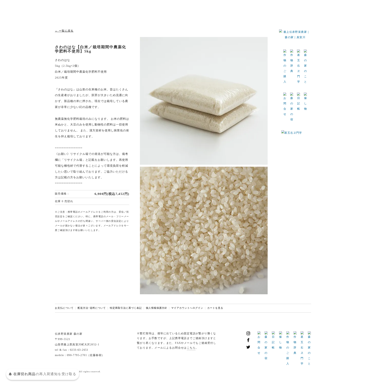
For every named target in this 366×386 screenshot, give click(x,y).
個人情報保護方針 (156, 308)
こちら (191, 347)
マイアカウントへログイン (187, 308)
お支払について (64, 308)
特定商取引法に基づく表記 (126, 308)
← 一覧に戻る (64, 30)
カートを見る (215, 308)
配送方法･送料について (92, 308)
